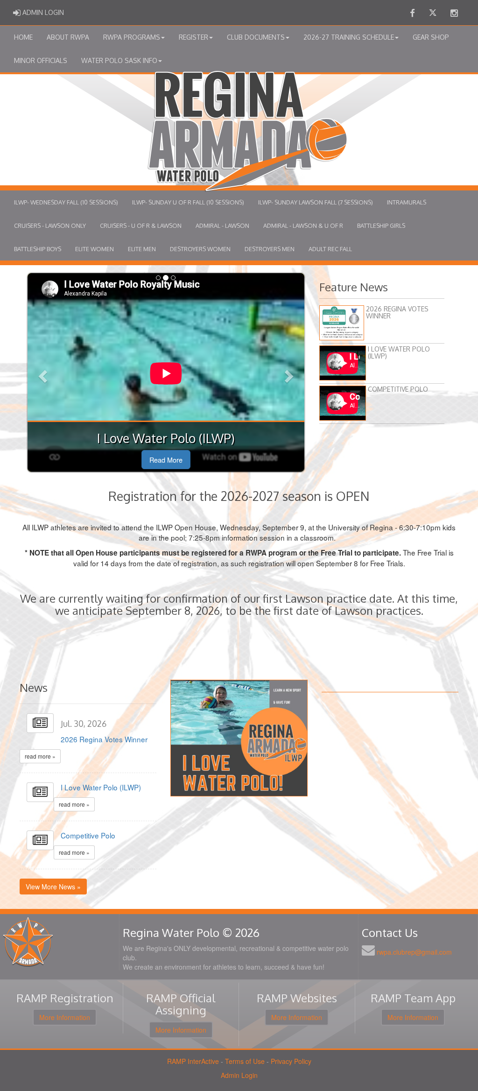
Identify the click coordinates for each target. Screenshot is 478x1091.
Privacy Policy (291, 1061)
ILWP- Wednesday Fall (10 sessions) (66, 202)
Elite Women (94, 249)
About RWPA (68, 37)
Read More (166, 460)
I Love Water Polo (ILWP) (101, 787)
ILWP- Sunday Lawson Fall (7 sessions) (315, 202)
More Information (64, 1017)
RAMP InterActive (193, 1061)
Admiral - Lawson (222, 225)
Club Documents (256, 37)
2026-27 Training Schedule (348, 37)
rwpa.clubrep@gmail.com (414, 952)
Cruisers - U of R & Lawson (141, 225)
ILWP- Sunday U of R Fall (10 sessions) (188, 202)
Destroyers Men (270, 249)
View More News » (53, 886)
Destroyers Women (200, 249)
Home (23, 37)
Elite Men (142, 249)
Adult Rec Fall (330, 249)
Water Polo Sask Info (119, 60)
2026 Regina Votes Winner (104, 739)
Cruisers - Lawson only (50, 225)
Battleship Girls (381, 225)
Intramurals (406, 202)
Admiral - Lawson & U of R (303, 225)
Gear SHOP (431, 37)
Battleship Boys (37, 249)
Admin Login (239, 1075)
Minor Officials (40, 60)
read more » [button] (40, 756)
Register (193, 37)
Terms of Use (245, 1061)
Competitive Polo (88, 835)
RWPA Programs (131, 37)
